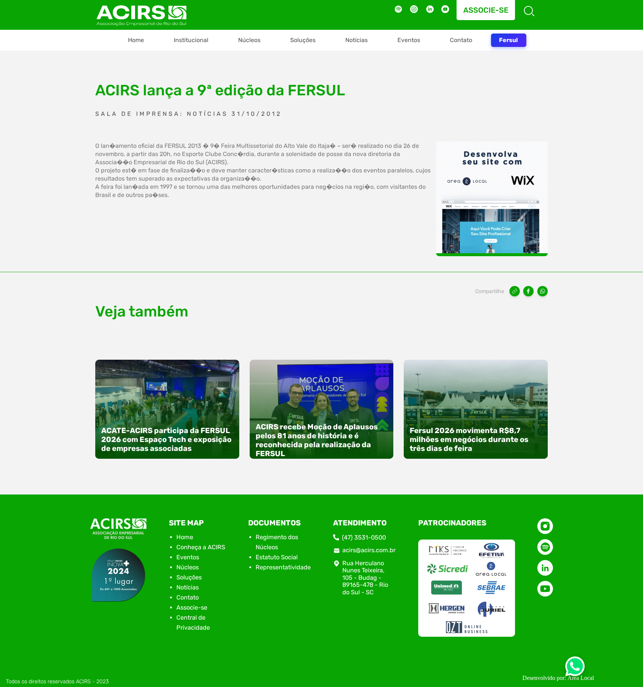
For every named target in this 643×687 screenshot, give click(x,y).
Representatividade (283, 567)
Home (136, 40)
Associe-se (485, 10)
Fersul (508, 40)
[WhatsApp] (542, 291)
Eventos (408, 40)
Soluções (303, 40)
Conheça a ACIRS (200, 547)
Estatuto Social (277, 557)
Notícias (356, 40)
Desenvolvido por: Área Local (558, 678)
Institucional (191, 40)
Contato (461, 40)
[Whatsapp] (574, 668)
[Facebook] (528, 291)
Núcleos (249, 40)
